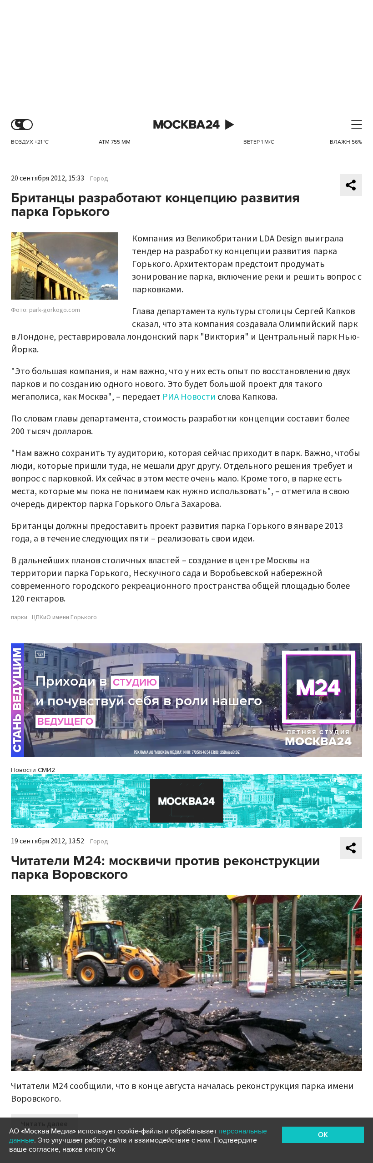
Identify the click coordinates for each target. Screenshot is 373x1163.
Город (99, 178)
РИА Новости (189, 397)
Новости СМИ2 (33, 770)
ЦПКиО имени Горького (64, 617)
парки (19, 617)
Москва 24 (186, 125)
